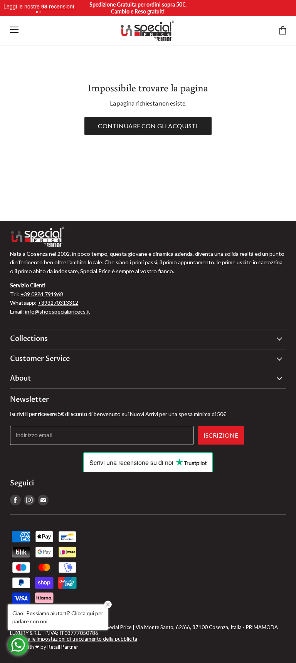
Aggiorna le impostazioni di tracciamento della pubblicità (73, 639)
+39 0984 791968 (41, 294)
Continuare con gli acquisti (148, 125)
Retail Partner (62, 647)
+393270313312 (58, 302)
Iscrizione (221, 435)
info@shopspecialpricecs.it (57, 311)
